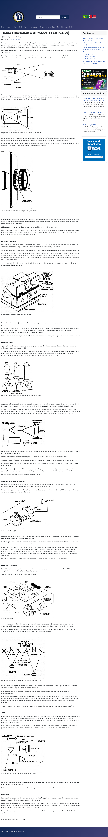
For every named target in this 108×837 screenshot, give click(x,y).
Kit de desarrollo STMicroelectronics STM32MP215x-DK (89, 56)
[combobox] (48, 17)
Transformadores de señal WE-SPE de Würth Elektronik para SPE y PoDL (94, 50)
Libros (42, 27)
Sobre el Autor (5, 831)
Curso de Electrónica (52, 27)
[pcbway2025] (94, 79)
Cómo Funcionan (15, 39)
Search (65, 17)
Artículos (9, 27)
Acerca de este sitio (17, 831)
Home (2, 27)
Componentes (33, 27)
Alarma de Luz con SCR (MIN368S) (94, 113)
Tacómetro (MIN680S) (90, 125)
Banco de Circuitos (20, 27)
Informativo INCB (66, 27)
